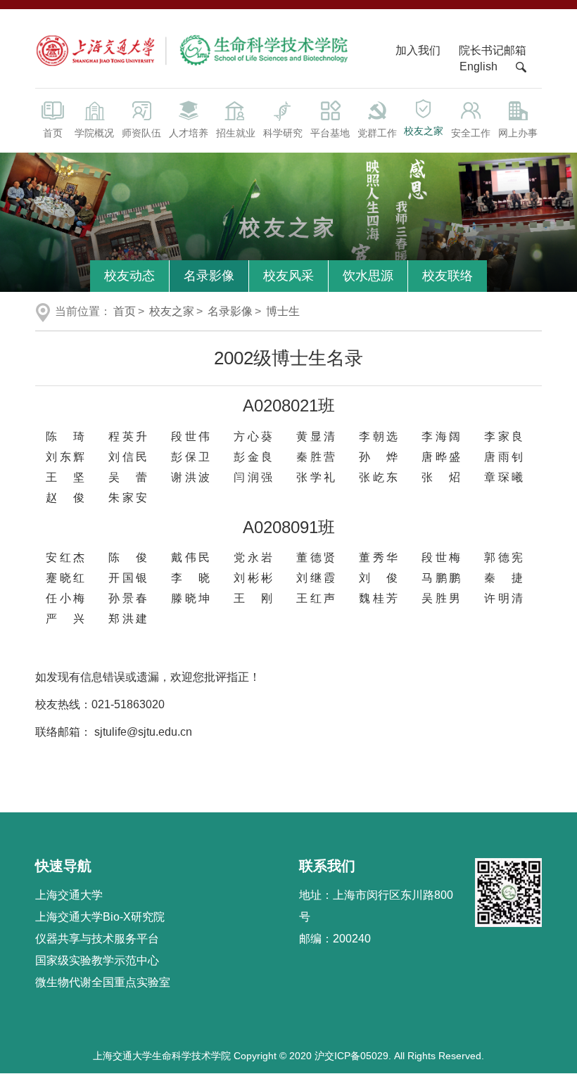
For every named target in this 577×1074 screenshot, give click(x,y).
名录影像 (209, 276)
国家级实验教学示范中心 (97, 960)
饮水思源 (368, 276)
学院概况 (94, 133)
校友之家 (423, 130)
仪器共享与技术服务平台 (97, 939)
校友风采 (288, 276)
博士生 (283, 311)
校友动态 (129, 276)
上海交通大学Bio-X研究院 (100, 917)
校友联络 (447, 276)
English (478, 66)
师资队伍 (141, 133)
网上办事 (518, 133)
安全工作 (470, 133)
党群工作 (377, 133)
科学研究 (283, 133)
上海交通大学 (69, 895)
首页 (53, 133)
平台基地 (330, 133)
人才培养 (188, 133)
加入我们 (419, 50)
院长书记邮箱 (492, 50)
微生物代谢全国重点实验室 (102, 982)
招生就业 (235, 133)
